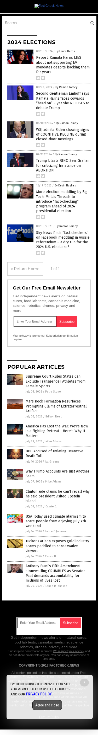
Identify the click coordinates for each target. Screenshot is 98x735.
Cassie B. (51, 506)
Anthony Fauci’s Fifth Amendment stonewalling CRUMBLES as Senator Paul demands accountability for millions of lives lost (55, 573)
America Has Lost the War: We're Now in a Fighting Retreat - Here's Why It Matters (57, 431)
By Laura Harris (65, 51)
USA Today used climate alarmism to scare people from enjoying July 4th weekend (56, 521)
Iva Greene (52, 461)
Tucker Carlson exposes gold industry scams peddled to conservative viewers (57, 546)
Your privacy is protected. (29, 335)
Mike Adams (53, 441)
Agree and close (47, 705)
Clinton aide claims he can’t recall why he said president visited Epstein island (58, 496)
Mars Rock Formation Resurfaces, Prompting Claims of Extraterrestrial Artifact (56, 406)
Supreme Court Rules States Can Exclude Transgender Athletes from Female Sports (55, 381)
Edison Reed (53, 416)
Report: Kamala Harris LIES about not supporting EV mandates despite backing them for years (63, 64)
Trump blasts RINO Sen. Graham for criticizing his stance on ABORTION (63, 165)
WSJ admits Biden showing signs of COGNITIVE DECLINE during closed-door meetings (62, 134)
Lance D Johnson (56, 531)
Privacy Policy (39, 694)
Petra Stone (53, 391)
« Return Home (25, 268)
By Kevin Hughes (65, 185)
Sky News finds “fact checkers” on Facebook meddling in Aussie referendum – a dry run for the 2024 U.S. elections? (63, 239)
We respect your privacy (68, 651)
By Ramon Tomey (66, 87)
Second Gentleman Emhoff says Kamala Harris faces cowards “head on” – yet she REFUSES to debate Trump (62, 100)
